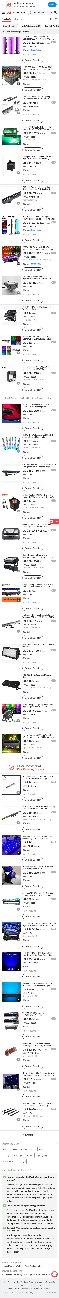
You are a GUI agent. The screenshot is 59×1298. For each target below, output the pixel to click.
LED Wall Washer (9, 398)
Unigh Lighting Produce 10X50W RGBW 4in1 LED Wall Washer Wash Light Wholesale (38, 586)
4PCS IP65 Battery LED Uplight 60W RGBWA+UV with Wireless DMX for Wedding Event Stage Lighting (37, 69)
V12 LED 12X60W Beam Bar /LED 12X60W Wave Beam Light (36, 1014)
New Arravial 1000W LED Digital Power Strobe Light (38, 645)
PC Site (30, 1285)
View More (28, 1134)
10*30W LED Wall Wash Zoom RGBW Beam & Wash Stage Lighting (37, 405)
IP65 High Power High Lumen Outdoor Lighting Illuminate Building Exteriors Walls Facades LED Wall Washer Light (38, 189)
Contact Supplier (33, 60)
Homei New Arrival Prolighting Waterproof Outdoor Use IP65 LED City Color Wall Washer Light (38, 557)
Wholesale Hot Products (45, 1282)
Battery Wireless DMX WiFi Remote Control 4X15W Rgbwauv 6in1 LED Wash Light (39, 497)
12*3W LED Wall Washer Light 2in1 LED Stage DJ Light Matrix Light (38, 436)
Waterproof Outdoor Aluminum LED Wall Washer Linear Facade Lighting (39, 1104)
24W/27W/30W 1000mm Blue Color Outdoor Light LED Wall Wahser (37, 837)
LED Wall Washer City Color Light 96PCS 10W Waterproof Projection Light (38, 867)
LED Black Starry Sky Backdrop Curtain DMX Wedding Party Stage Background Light (38, 1075)
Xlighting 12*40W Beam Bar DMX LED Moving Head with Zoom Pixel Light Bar (38, 894)
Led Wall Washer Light (31, 26)
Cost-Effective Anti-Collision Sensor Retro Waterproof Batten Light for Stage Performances (39, 466)
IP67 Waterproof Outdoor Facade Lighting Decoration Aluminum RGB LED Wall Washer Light (38, 278)
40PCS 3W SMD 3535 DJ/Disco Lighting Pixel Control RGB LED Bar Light (38, 807)
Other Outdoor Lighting (41, 398)
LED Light (13, 1149)
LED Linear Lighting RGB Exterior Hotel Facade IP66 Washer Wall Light (37, 777)
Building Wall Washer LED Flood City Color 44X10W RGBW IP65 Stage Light (38, 128)
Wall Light (24, 398)
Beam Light (21, 1161)
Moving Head (7, 1161)
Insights (39, 1285)
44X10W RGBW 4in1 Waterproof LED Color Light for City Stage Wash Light (37, 954)
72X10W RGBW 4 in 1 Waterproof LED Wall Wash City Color (37, 308)
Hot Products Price (25, 1282)
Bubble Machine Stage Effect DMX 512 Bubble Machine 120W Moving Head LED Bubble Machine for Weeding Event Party (39, 369)
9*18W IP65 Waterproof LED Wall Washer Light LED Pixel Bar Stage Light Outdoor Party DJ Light (38, 249)
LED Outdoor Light (27, 1149)
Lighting (41, 1149)
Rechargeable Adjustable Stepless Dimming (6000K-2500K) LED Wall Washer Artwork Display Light (36, 1045)
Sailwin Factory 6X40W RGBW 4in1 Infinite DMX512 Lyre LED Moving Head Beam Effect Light (38, 737)
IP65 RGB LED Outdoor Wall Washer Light (36, 676)
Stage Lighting (41, 1155)
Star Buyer (21, 1285)
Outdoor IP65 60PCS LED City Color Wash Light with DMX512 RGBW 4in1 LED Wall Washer (37, 526)
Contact (47, 1289)
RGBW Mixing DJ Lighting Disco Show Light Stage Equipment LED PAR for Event (37, 706)
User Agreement (21, 1289)
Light (4, 1149)
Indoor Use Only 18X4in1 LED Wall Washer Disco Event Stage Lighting (36, 337)
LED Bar (29, 1155)
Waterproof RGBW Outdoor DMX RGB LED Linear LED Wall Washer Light (37, 984)
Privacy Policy (36, 1289)
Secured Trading (9, 26)
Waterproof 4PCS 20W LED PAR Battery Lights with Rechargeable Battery (38, 157)
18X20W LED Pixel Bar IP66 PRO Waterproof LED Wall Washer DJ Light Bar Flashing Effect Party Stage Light (37, 38)
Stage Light (18, 1155)
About (10, 1289)
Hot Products (9, 1282)
